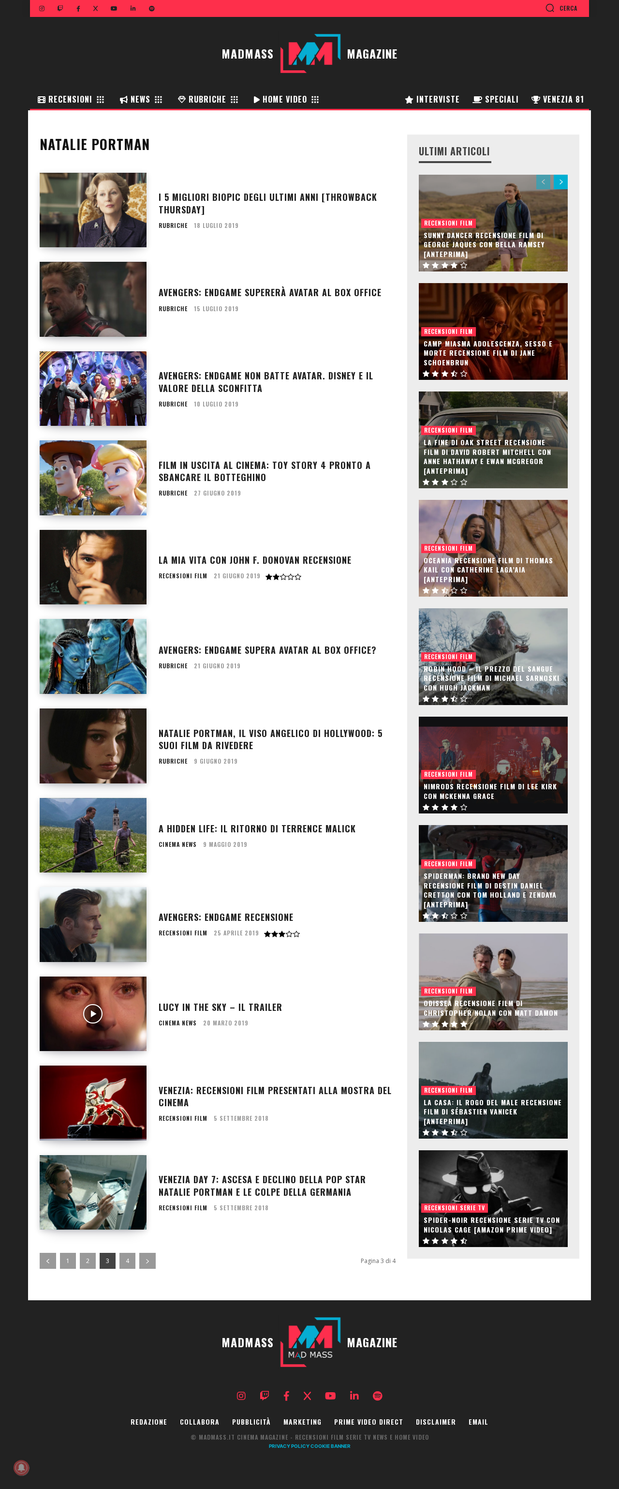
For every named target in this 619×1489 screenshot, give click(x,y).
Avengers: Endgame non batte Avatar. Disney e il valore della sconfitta (266, 381)
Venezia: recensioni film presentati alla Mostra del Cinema (275, 1096)
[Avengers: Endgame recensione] (93, 924)
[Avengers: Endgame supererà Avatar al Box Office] (93, 299)
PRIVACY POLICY (289, 1446)
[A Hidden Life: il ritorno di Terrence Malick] (93, 835)
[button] (561, 8)
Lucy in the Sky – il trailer (220, 1007)
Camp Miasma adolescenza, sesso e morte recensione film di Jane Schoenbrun (488, 352)
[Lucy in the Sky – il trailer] (93, 1014)
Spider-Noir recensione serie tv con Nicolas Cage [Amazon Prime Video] (492, 1224)
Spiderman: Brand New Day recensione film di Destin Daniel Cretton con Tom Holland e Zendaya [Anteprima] (490, 890)
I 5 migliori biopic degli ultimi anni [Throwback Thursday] (268, 203)
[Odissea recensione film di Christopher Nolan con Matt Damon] (493, 981)
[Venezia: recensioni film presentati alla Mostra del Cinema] (93, 1103)
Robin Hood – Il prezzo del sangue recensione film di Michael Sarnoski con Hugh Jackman (492, 677)
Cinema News (178, 844)
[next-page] (147, 1261)
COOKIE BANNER (330, 1446)
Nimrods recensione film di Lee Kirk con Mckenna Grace (490, 791)
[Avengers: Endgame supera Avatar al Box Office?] (93, 656)
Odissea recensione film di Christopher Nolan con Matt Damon (491, 1008)
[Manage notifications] (21, 1467)
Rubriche (173, 225)
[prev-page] (48, 1261)
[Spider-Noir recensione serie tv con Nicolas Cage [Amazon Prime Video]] (493, 1198)
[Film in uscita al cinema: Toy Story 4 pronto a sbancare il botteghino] (93, 477)
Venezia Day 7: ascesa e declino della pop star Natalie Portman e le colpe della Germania (262, 1185)
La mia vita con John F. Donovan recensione (255, 560)
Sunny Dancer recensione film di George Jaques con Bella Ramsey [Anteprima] (484, 244)
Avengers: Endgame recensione (226, 917)
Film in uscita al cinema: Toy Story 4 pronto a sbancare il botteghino (265, 471)
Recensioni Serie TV (454, 1207)
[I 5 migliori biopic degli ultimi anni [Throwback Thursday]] (93, 210)
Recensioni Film (183, 576)
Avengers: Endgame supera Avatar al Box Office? (268, 650)
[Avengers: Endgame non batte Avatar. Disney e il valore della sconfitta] (93, 388)
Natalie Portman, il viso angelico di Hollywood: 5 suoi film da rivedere (271, 739)
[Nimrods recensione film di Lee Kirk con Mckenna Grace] (493, 765)
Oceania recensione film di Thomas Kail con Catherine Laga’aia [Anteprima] (488, 569)
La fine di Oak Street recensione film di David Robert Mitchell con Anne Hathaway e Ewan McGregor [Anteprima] (487, 456)
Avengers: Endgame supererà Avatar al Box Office (270, 292)
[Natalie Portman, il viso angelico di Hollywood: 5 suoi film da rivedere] (93, 745)
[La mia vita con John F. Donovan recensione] (93, 567)
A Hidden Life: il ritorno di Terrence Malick (257, 828)
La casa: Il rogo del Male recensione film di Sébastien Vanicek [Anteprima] (493, 1111)
